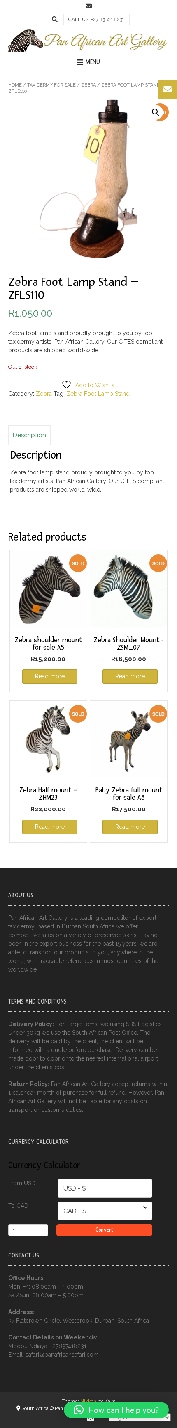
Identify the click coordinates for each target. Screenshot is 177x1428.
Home (15, 85)
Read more (50, 676)
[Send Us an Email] (88, 6)
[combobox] (105, 1188)
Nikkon (88, 1401)
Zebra (88, 85)
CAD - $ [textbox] (74, 1211)
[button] (155, 112)
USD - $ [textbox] (74, 1188)
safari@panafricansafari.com (62, 1354)
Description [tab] (29, 435)
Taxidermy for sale (51, 85)
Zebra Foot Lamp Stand (98, 393)
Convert (104, 1230)
